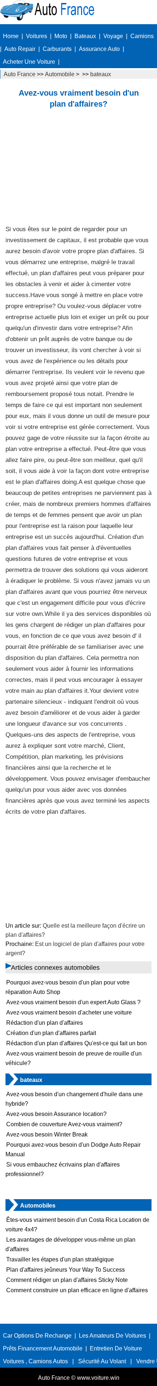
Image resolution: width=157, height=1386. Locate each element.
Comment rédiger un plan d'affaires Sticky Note (67, 1280)
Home (11, 36)
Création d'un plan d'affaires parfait (51, 1033)
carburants (57, 49)
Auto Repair (19, 49)
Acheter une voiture (29, 62)
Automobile (59, 74)
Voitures (36, 36)
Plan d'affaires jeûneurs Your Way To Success (65, 1270)
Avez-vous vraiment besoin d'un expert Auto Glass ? (73, 1002)
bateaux (100, 74)
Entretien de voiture (116, 1348)
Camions (142, 36)
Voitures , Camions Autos (35, 1361)
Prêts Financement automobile (43, 1348)
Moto (60, 36)
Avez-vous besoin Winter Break (47, 1134)
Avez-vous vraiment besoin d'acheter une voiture (69, 1012)
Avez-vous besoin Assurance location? (56, 1114)
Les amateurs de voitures (112, 1336)
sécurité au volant (102, 1361)
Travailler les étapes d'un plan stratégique (60, 1259)
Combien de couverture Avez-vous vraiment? (64, 1124)
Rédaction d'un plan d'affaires (44, 1023)
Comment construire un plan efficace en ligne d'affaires (77, 1290)
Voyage (113, 36)
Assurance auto (99, 49)
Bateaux (85, 36)
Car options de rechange (37, 1336)
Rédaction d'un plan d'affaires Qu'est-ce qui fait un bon (76, 1043)
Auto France (19, 74)
